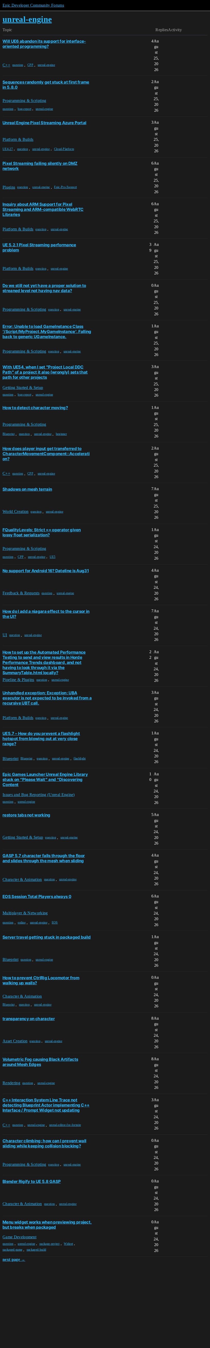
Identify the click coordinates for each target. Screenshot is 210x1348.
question (17, 65)
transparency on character (29, 1018)
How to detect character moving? (35, 407)
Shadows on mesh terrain (27, 489)
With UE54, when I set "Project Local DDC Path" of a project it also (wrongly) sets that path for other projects (45, 372)
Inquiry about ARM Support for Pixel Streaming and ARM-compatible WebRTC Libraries (43, 209)
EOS (55, 922)
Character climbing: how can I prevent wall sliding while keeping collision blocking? (44, 1143)
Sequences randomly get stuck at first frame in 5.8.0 (46, 84)
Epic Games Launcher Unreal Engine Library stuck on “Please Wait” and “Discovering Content (45, 779)
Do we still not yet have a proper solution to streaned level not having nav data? (44, 288)
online (22, 922)
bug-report (24, 109)
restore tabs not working (26, 814)
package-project (49, 1244)
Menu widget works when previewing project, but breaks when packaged (47, 1224)
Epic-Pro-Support (65, 187)
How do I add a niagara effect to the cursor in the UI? (46, 614)
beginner (61, 434)
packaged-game (12, 1249)
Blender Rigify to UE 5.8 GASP (32, 1181)
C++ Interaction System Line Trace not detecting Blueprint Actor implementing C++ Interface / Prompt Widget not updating (46, 1105)
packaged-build (36, 1249)
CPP (30, 65)
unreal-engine (46, 65)
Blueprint (9, 434)
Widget (68, 1244)
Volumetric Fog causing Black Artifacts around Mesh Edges (40, 1062)
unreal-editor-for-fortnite (65, 1125)
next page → (14, 1259)
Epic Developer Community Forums (33, 5)
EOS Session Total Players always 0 (37, 896)
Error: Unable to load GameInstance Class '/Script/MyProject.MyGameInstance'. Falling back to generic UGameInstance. (47, 331)
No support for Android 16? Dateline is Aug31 (46, 570)
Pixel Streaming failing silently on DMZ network (40, 166)
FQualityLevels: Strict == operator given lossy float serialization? (42, 532)
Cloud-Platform (64, 149)
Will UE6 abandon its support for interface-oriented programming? (44, 44)
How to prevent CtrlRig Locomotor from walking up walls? (41, 980)
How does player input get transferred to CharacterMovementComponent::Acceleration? (46, 453)
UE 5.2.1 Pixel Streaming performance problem (39, 247)
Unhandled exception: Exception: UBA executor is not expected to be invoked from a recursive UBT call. (47, 698)
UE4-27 (8, 149)
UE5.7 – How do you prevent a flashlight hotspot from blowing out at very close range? (41, 738)
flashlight (80, 758)
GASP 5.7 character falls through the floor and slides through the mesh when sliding (44, 858)
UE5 (53, 557)
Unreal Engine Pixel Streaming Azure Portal (44, 122)
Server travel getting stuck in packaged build (47, 937)
